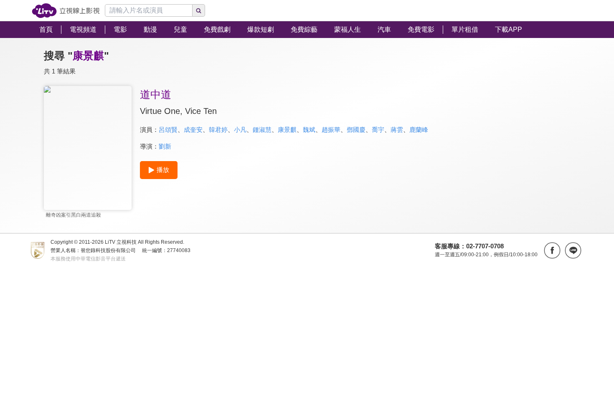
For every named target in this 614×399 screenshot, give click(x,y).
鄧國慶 (356, 129)
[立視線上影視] (66, 10)
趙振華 (331, 129)
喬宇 (378, 129)
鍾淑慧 (262, 129)
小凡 (240, 129)
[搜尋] (199, 10)
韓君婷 (218, 129)
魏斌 (309, 129)
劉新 (165, 146)
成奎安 (193, 129)
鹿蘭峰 (418, 129)
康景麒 (287, 129)
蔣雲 (397, 129)
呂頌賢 (168, 129)
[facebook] (552, 250)
